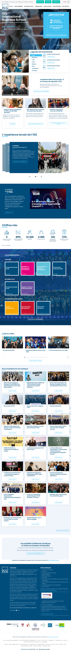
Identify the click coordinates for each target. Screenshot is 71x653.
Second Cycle (12, 29)
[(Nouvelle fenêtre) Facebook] (10, 610)
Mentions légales (46, 574)
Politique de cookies (46, 576)
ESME (37, 642)
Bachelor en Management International (56, 28)
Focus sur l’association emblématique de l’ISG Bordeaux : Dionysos (33, 496)
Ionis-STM (52, 644)
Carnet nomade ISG (55, 406)
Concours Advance (37, 645)
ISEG (42, 640)
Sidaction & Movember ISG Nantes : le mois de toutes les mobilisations (12, 428)
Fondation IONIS (46, 645)
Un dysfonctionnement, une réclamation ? (51, 585)
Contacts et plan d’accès (47, 569)
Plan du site (44, 577)
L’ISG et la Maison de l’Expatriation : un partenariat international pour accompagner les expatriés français (58, 451)
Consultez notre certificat (47, 614)
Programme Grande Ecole (56, 25)
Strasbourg (26, 1)
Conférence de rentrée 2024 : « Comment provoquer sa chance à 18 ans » (12, 474)
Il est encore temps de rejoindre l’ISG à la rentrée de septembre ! (58, 474)
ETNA (57, 644)
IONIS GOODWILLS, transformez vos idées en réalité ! (11, 449)
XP (54, 640)
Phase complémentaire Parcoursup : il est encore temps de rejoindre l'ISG (49, 80)
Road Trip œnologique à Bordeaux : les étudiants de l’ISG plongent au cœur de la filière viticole (12, 385)
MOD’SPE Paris (59, 640)
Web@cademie (40, 644)
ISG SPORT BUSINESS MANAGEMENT (27, 640)
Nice (22, 1)
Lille (10, 1)
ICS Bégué (50, 640)
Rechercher (68, 2)
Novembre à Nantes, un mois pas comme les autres (35, 427)
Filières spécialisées (22, 29)
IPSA (40, 642)
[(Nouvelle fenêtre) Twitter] (12, 610)
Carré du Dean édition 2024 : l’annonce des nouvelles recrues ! (58, 428)
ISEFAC (45, 640)
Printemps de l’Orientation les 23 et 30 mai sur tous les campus (12, 519)
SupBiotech (44, 642)
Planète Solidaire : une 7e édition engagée (34, 518)
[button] (30, 177)
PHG (65, 644)
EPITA (65, 640)
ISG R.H (38, 640)
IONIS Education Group (53, 560)
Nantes (19, 1)
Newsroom (44, 571)
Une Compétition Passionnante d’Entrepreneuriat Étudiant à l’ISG (12, 497)
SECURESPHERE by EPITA (26, 645)
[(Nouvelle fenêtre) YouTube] (16, 610)
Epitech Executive (24, 644)
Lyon (16, 1)
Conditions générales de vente (49, 573)
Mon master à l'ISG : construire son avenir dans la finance (35, 110)
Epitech (6, 644)
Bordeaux (6, 1)
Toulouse (31, 1)
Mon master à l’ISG (9, 406)
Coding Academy (33, 644)
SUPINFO (61, 644)
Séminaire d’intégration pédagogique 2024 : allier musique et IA (34, 474)
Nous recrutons (45, 586)
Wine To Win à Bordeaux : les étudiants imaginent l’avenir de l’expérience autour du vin (58, 384)
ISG (4, 640)
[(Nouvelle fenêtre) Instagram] (19, 610)
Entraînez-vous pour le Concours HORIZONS (56, 110)
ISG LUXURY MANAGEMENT (12, 640)
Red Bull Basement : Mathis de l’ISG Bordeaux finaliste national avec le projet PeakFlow (35, 385)
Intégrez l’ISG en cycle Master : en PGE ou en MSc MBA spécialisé (12, 111)
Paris (3, 1)
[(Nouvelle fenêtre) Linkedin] (14, 610)
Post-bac (5, 29)
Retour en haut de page (67, 647)
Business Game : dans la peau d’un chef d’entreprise (58, 495)
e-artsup (47, 644)
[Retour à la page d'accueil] (5, 7)
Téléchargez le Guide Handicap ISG (48, 590)
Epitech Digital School (14, 644)
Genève (13, 1)
